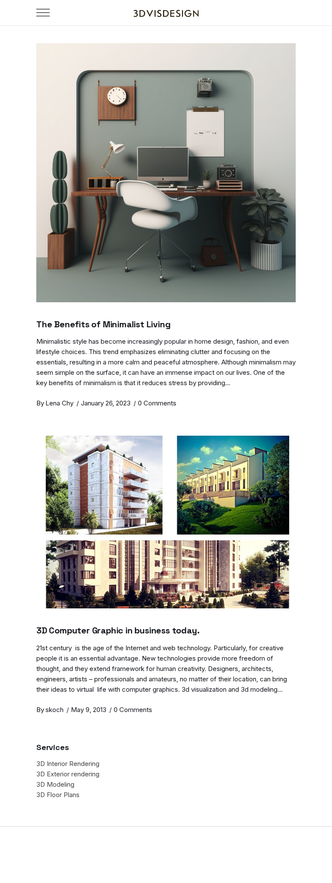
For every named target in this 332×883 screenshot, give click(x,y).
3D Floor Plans (58, 795)
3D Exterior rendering (67, 774)
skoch (54, 710)
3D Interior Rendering (67, 764)
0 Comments (157, 403)
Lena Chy (59, 403)
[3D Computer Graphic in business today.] (166, 522)
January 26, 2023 (106, 403)
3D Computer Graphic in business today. (117, 630)
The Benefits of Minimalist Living (103, 324)
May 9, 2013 (88, 710)
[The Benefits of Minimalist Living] (166, 172)
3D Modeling (55, 784)
